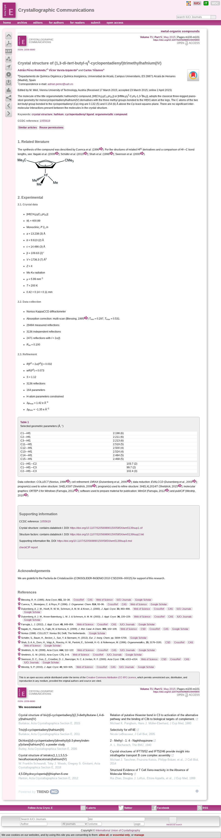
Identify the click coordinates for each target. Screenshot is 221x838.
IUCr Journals (124, 599)
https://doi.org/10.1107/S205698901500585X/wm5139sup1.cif (106, 527)
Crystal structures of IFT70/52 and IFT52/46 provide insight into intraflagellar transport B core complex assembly (149, 753)
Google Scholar (143, 599)
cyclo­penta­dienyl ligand (79, 114)
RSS (205, 807)
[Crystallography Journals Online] (189, 3)
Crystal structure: (29, 527)
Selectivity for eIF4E (123, 729)
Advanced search (174, 825)
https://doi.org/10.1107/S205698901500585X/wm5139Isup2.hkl (107, 534)
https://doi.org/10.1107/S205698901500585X (176, 40)
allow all (104, 834)
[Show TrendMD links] (197, 791)
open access (115, 22)
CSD (143, 629)
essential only (121, 834)
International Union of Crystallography (118, 830)
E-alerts (91, 807)
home (7, 22)
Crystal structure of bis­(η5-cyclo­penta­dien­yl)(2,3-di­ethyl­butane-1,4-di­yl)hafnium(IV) (61, 717)
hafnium (59, 114)
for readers (77, 22)
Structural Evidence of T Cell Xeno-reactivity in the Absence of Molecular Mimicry (149, 772)
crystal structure (42, 114)
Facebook (163, 807)
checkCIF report (28, 547)
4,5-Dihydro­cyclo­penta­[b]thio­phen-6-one (43, 774)
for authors (57, 22)
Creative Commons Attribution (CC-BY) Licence (111, 677)
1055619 (45, 120)
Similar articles (27, 127)
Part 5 (158, 37)
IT (206, 3)
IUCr (197, 3)
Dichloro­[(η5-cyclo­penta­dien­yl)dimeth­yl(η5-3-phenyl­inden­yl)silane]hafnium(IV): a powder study (54, 742)
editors (38, 22)
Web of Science (104, 599)
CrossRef (79, 599)
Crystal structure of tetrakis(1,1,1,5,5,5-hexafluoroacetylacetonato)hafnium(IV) (43, 757)
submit (96, 22)
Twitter (128, 807)
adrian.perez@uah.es (60, 84)
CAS (90, 599)
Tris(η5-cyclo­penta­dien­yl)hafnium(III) (41, 729)
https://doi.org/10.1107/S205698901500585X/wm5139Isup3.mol (94, 540)
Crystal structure (33, 63)
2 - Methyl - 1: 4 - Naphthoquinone (131, 740)
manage (139, 834)
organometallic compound (111, 114)
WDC (215, 3)
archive (22, 22)
